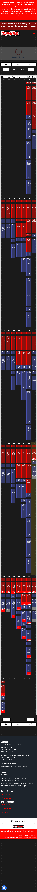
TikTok (6, 865)
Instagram (7, 851)
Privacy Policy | (30, 888)
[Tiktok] (2, 865)
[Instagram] (2, 850)
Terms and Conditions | (10, 890)
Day (5, 50)
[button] (34, 32)
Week (17, 50)
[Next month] (31, 56)
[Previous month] (6, 56)
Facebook (7, 847)
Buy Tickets (34, 470)
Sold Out (34, 492)
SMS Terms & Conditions (27, 890)
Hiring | (21, 888)
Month (29, 50)
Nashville (19, 874)
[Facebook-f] (2, 847)
